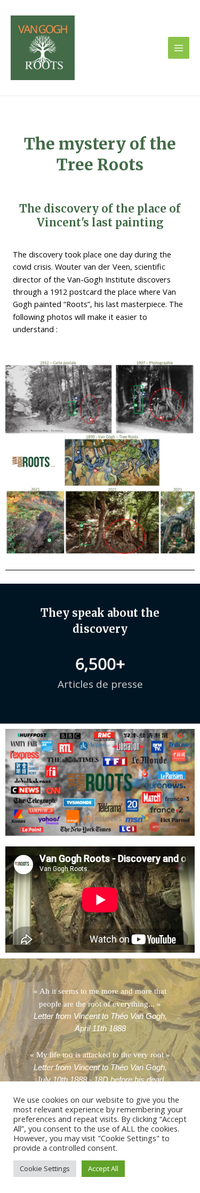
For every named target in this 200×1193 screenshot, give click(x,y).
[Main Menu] (178, 47)
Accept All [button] (103, 1168)
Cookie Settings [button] (45, 1168)
